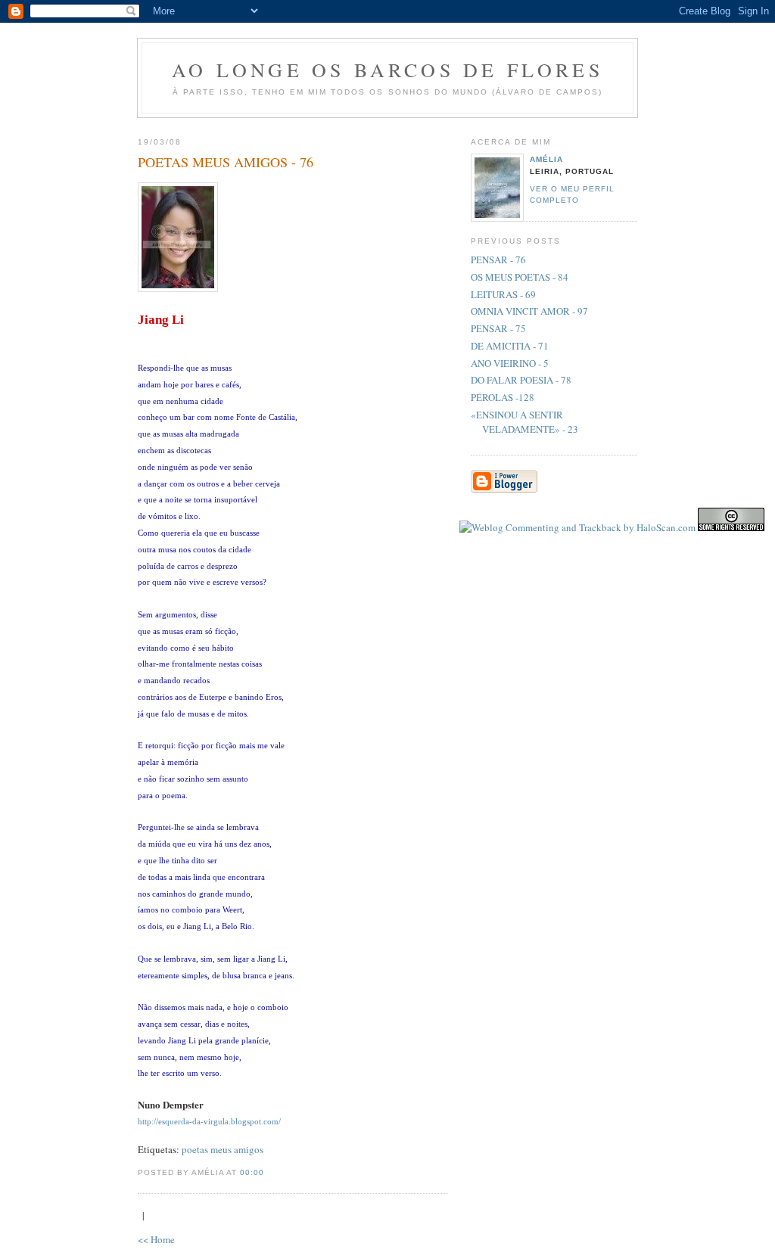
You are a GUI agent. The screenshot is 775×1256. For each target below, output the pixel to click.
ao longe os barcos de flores (387, 69)
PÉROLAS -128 (502, 397)
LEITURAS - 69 (503, 294)
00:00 (252, 1172)
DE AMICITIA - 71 (510, 346)
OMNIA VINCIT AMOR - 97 (529, 311)
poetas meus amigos (222, 1149)
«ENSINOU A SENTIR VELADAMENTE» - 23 (524, 422)
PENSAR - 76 (498, 259)
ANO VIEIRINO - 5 (510, 363)
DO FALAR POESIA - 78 (521, 380)
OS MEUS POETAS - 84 (519, 277)
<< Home (156, 1239)
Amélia (546, 159)
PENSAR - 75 (498, 328)
